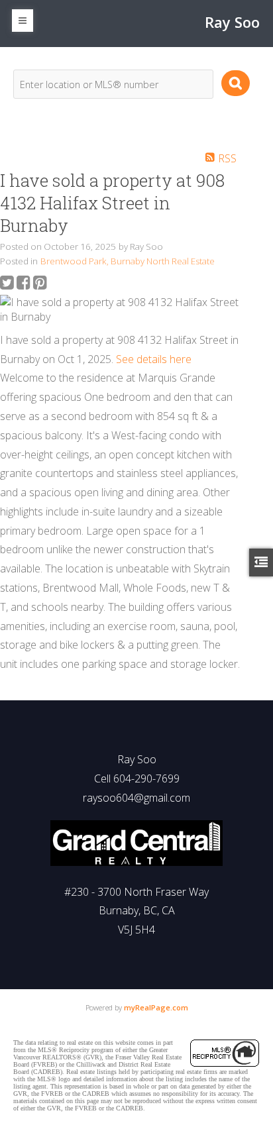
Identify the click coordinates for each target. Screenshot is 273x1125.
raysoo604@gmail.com (136, 797)
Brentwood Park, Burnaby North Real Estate (127, 261)
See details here (153, 359)
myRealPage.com (156, 1007)
